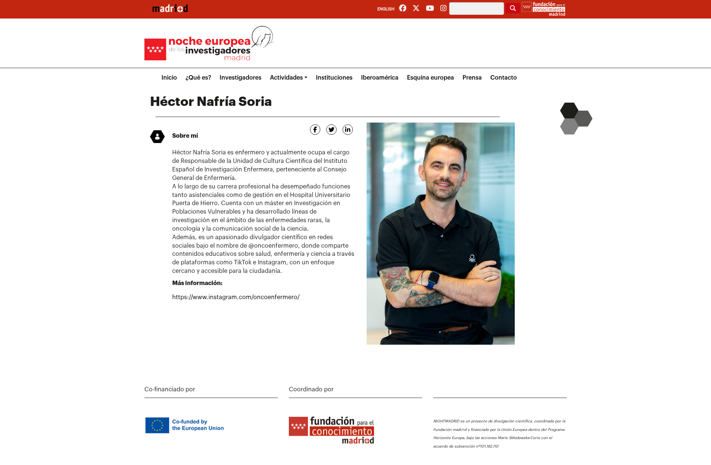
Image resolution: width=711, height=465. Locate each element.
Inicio (169, 78)
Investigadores (240, 78)
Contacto (503, 78)
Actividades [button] (286, 78)
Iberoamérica (379, 78)
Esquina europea (430, 78)
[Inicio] (170, 8)
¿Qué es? (198, 78)
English (385, 9)
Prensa (472, 78)
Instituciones (334, 78)
